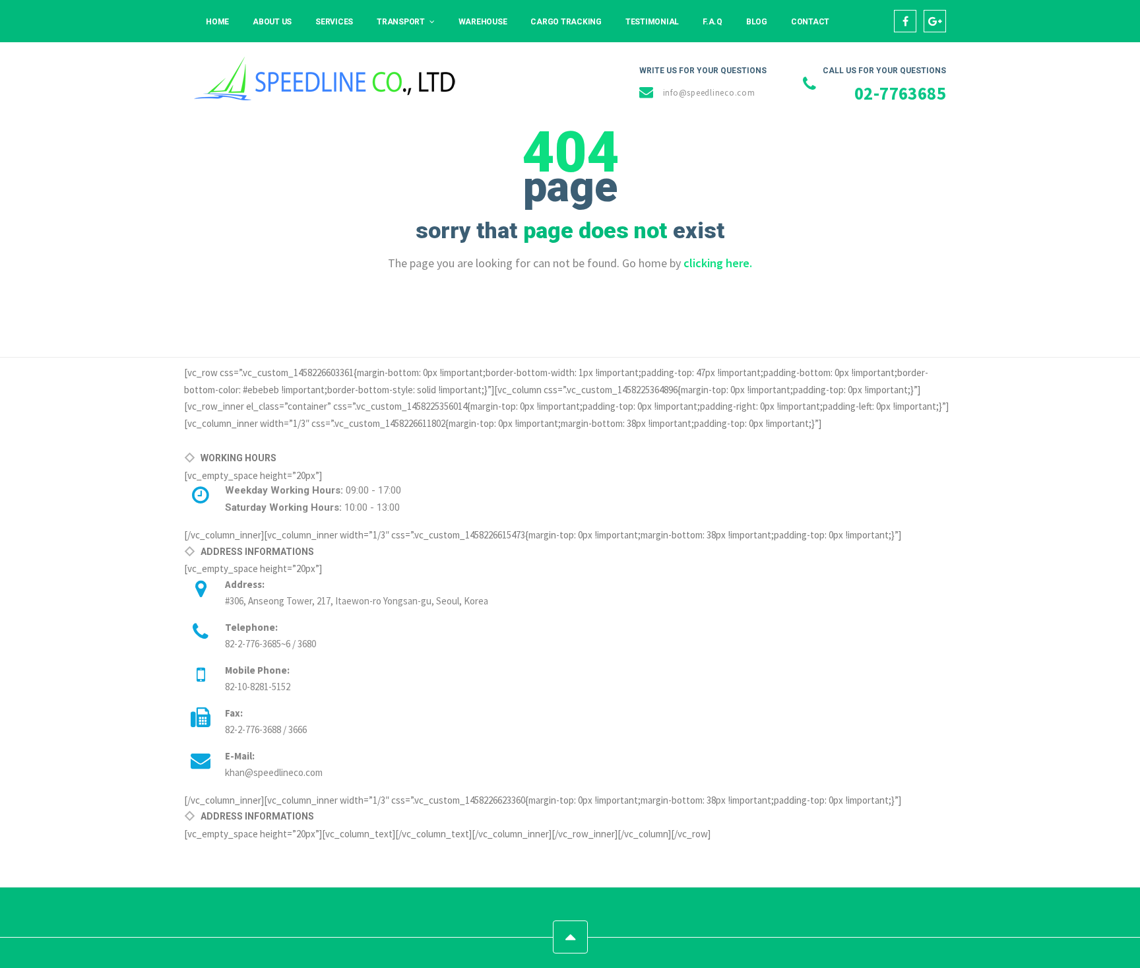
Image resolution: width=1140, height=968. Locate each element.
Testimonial (652, 21)
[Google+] (935, 21)
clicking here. (717, 263)
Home (217, 21)
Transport (401, 21)
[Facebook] (905, 21)
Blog (756, 21)
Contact (810, 21)
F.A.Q (712, 21)
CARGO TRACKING (566, 21)
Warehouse (483, 21)
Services (334, 21)
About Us (272, 21)
